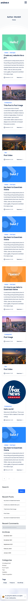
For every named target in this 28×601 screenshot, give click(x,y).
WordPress (20, 582)
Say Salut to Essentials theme (13, 188)
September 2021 (8, 544)
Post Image (8, 337)
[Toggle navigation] (25, 2)
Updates (4, 572)
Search (5, 487)
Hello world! (9, 409)
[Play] (14, 274)
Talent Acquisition (7, 574)
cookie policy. (12, 598)
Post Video (8, 155)
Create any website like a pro (14, 56)
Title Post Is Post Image (13, 105)
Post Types (5, 568)
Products (12, 582)
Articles (4, 565)
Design (5, 582)
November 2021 (8, 540)
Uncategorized (6, 563)
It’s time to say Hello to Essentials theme (13, 288)
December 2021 (8, 535)
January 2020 (7, 553)
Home (14, 20)
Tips (3, 570)
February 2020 (8, 548)
